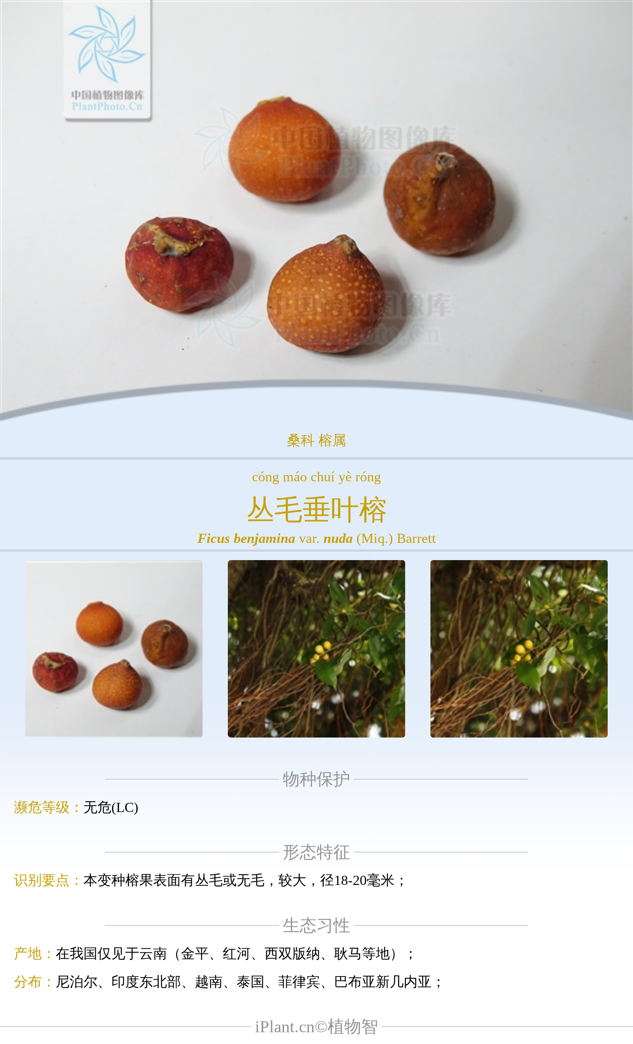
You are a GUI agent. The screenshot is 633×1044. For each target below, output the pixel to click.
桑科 (301, 440)
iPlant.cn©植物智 (316, 1026)
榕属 (332, 440)
